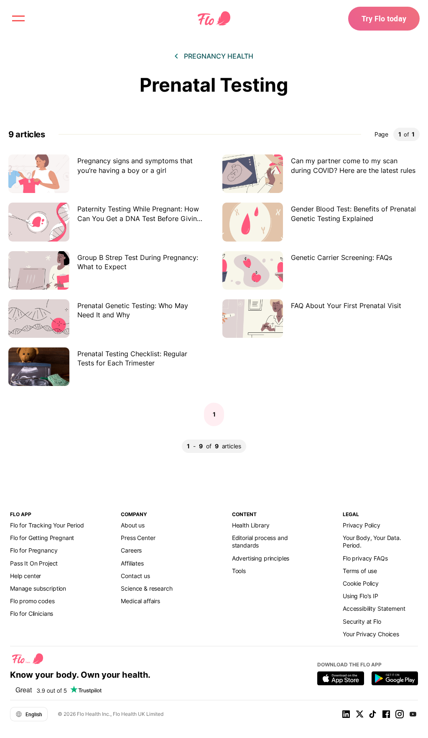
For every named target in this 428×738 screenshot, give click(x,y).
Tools (239, 570)
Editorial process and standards (260, 541)
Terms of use (360, 570)
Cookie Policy (361, 583)
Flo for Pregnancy (33, 550)
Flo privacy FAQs (365, 558)
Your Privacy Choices (371, 634)
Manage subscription (38, 588)
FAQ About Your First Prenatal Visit (346, 305)
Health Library (251, 525)
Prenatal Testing (214, 84)
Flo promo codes (32, 600)
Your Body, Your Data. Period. (372, 541)
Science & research (146, 588)
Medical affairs (140, 600)
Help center (25, 575)
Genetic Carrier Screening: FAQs (341, 257)
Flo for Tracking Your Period (47, 525)
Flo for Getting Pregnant (42, 537)
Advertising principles (261, 558)
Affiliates (132, 563)
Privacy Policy (361, 525)
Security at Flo (362, 621)
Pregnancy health (218, 56)
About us (133, 525)
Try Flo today (384, 18)
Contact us (135, 575)
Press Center (138, 537)
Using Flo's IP (360, 595)
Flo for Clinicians (31, 613)
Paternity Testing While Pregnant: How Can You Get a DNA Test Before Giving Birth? (139, 218)
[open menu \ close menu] (18, 18)
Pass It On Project (34, 563)
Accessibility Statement (374, 608)
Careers (131, 550)
